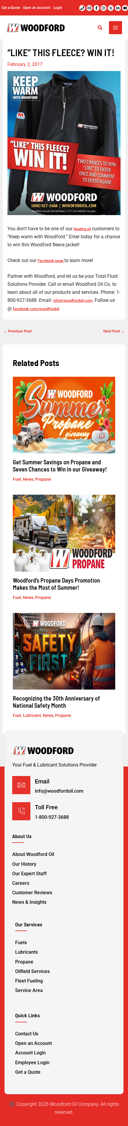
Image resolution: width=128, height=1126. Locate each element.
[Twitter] (111, 8)
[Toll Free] (21, 811)
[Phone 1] (82, 8)
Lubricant (32, 715)
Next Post (114, 331)
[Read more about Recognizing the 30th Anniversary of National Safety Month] (64, 651)
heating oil (82, 229)
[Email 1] (89, 8)
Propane (43, 479)
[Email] (21, 785)
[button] (100, 28)
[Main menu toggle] (115, 27)
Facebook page (51, 260)
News (28, 479)
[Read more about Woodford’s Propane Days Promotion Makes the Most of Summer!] (64, 533)
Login (57, 8)
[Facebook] (96, 8)
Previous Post (17, 331)
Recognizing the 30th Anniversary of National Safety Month (56, 702)
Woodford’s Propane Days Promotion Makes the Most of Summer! (56, 584)
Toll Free (46, 807)
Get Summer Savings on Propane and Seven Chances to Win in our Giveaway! (60, 465)
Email (42, 781)
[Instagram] (104, 8)
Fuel (17, 479)
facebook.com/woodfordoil (36, 309)
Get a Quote (10, 8)
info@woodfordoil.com (72, 300)
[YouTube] (125, 8)
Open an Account (36, 8)
